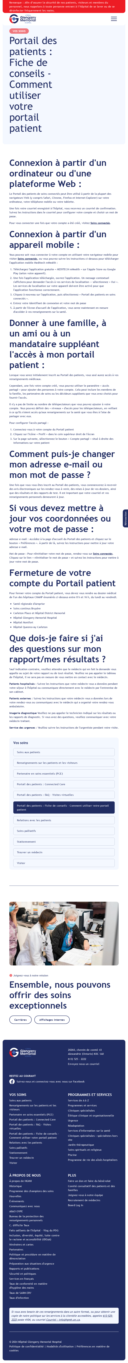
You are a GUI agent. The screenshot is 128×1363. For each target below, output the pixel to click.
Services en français (21, 1278)
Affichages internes (52, 1020)
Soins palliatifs (26, 831)
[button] (125, 518)
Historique (15, 1186)
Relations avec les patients (34, 820)
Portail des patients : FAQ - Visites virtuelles (45, 795)
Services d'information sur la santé (89, 1130)
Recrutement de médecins (84, 1200)
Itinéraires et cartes (21, 1244)
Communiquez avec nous (24, 1206)
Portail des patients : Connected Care (41, 784)
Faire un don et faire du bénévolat (89, 1181)
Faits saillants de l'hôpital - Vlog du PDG (33, 1230)
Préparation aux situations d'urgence (31, 1263)
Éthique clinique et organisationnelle (91, 1115)
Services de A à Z (78, 1100)
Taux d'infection (19, 1298)
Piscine (72, 1155)
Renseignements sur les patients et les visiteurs (47, 763)
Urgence (73, 1120)
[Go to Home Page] (22, 18)
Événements (16, 1201)
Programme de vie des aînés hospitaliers (92, 1160)
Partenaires (16, 1249)
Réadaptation (76, 1125)
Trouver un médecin (29, 852)
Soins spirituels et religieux (85, 1150)
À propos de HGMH (20, 1181)
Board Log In (75, 1205)
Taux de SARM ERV (20, 1293)
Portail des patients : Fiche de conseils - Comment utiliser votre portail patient (63, 807)
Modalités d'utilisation (60, 1346)
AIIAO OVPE (16, 1211)
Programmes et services (82, 1105)
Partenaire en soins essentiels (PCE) (40, 773)
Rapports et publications (24, 1268)
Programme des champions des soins (31, 1191)
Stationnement (26, 841)
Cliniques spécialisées (81, 1110)
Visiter (21, 863)
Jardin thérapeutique (81, 1145)
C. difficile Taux (19, 1225)
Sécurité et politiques (22, 1274)
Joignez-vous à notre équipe (85, 1195)
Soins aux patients (28, 752)
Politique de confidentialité (26, 1346)
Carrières (20, 1020)
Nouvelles (15, 1196)
